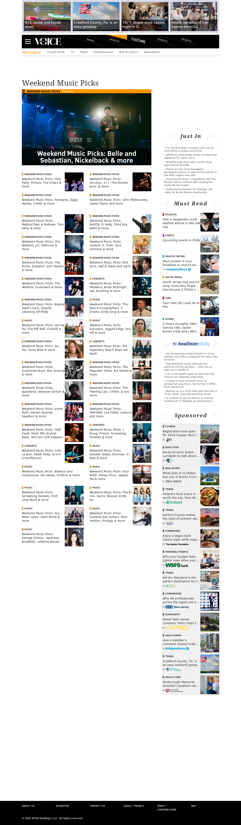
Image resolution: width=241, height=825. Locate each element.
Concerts (68, 91)
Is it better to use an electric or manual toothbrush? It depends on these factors (188, 399)
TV (72, 52)
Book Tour (172, 447)
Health (114, 40)
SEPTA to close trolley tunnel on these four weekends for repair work (190, 156)
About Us (28, 805)
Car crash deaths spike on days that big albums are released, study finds (189, 375)
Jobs (168, 298)
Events (162, 40)
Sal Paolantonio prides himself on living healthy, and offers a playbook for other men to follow (191, 356)
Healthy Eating (175, 256)
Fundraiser (172, 530)
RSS (193, 805)
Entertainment (103, 52)
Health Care (173, 677)
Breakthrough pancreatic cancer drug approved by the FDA (187, 163)
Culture (138, 40)
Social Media (173, 277)
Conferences (173, 593)
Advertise (62, 805)
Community (172, 614)
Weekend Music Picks (43, 91)
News (90, 40)
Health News (173, 635)
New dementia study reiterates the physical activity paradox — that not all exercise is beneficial (188, 366)
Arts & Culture (128, 52)
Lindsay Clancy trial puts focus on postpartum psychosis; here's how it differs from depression (190, 384)
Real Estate (172, 468)
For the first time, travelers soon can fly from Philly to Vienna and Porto (189, 149)
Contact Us (97, 805)
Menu (28, 41)
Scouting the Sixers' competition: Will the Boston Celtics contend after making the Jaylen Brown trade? (190, 182)
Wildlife (171, 214)
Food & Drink (56, 52)
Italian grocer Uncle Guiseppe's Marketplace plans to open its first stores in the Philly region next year (190, 172)
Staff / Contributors (166, 807)
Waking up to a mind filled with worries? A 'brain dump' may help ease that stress (190, 392)
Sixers (169, 319)
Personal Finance (176, 551)
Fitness (170, 426)
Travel (169, 489)
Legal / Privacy (134, 805)
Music (84, 52)
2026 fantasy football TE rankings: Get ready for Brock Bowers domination (188, 190)
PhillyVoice (47, 41)
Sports (186, 40)
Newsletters (152, 52)
